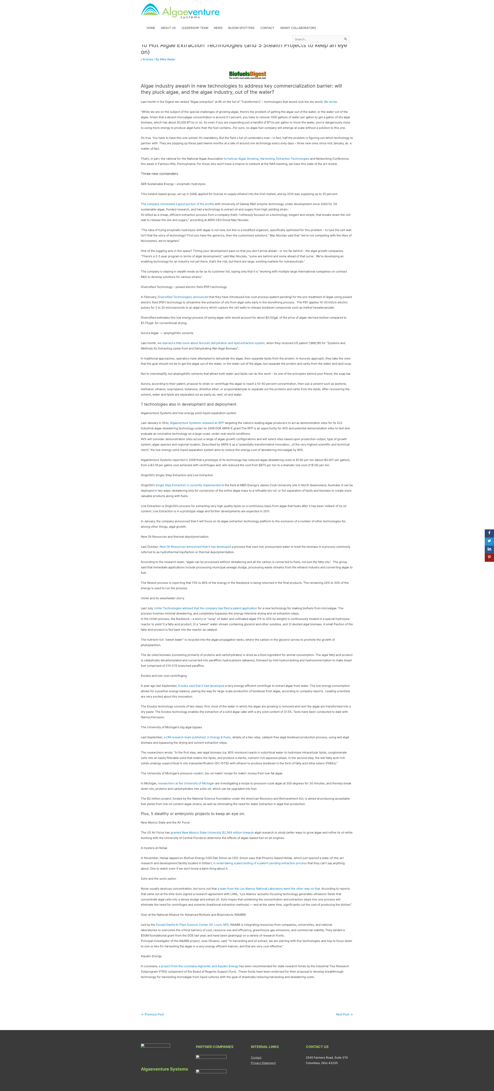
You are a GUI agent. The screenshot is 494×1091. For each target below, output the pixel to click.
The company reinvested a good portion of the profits (177, 204)
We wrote (330, 102)
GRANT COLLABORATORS (298, 28)
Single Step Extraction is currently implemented (188, 485)
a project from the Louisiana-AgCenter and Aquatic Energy (198, 966)
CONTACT (267, 28)
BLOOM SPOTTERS (241, 28)
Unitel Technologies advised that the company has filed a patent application (205, 608)
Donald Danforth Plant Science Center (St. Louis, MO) (192, 924)
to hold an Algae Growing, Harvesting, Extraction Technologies (266, 158)
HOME (151, 28)
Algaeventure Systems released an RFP (197, 423)
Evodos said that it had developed (201, 686)
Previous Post (152, 1014)
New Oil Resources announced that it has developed (195, 546)
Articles (148, 59)
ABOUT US (168, 28)
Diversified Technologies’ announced (183, 297)
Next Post (344, 1014)
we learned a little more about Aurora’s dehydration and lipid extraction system (211, 343)
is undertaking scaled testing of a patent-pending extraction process (260, 863)
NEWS (218, 28)
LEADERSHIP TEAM (195, 28)
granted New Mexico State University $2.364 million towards (212, 832)
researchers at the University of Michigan (186, 783)
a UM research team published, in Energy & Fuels (197, 737)
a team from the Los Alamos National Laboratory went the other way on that (268, 888)
